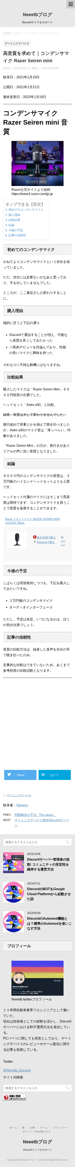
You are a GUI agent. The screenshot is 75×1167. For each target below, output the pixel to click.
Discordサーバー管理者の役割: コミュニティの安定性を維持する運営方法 (48, 864)
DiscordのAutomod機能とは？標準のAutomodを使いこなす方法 (49, 923)
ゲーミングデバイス (19, 795)
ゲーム (44, 1127)
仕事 (32, 1127)
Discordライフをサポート (37, 1149)
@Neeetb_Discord (17, 1070)
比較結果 (14, 220)
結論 (11, 225)
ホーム (13, 1127)
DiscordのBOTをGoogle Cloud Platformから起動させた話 (49, 894)
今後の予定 (16, 230)
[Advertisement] (37, 702)
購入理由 (14, 215)
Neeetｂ (22, 805)
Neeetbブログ (37, 14)
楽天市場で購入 (46, 537)
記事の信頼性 (17, 235)
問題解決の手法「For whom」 (35, 815)
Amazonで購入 (46, 542)
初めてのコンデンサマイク (26, 209)
